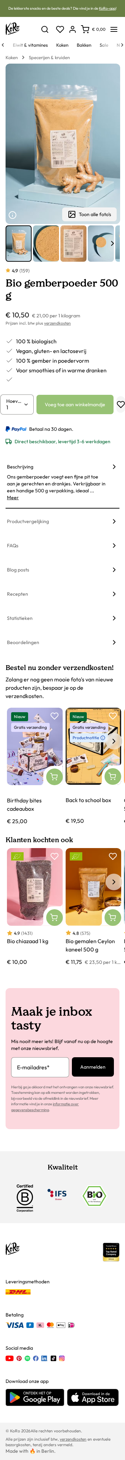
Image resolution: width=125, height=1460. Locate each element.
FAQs (12, 545)
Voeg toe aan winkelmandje (75, 404)
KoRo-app (107, 8)
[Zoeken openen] (44, 29)
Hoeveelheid (15, 401)
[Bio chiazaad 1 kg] (35, 907)
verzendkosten (57, 323)
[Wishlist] (60, 29)
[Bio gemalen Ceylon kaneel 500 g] (94, 907)
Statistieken (20, 618)
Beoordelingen (23, 642)
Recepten (17, 594)
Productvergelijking (28, 521)
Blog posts (18, 570)
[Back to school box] (94, 766)
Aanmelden (93, 1067)
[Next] (122, 45)
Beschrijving (20, 467)
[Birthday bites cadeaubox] (35, 766)
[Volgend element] (112, 243)
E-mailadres (33, 1067)
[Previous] (3, 45)
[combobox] (14, 407)
